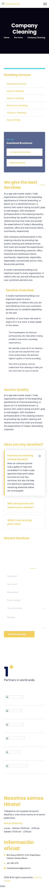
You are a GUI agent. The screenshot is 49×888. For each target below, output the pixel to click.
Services (18, 37)
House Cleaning (15, 91)
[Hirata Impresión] (11, 4)
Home (6, 37)
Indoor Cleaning (15, 98)
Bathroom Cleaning (17, 105)
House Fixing (13, 119)
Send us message (17, 634)
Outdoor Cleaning (16, 112)
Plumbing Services (16, 83)
